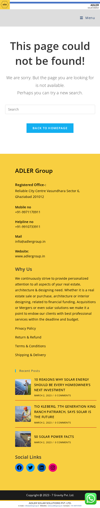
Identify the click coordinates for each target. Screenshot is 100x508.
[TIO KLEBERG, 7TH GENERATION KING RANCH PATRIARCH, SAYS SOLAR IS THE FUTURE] (23, 414)
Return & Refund (28, 337)
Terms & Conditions (30, 346)
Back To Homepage (50, 128)
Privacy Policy (25, 328)
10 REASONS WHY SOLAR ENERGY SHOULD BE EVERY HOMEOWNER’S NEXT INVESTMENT (62, 384)
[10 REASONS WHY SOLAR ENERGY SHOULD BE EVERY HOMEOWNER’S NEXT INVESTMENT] (23, 387)
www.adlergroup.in (30, 256)
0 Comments (63, 395)
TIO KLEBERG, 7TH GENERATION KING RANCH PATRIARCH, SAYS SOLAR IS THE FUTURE (65, 411)
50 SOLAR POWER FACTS (54, 436)
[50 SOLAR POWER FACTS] (23, 439)
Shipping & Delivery (30, 355)
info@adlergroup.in (30, 241)
